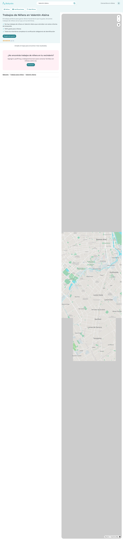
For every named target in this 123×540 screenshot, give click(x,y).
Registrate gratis (9, 36)
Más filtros (32, 9)
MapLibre (107, 537)
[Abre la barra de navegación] (118, 3)
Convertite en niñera (108, 3)
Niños (7, 9)
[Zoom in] (118, 16)
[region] (92, 276)
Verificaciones (19, 9)
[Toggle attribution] (120, 537)
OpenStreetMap (114, 537)
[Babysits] (8, 3)
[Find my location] (118, 25)
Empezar (31, 64)
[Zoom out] (118, 20)
